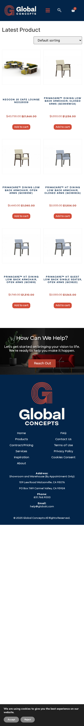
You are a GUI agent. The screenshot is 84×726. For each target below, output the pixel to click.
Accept (11, 719)
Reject (27, 719)
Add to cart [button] (21, 127)
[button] (48, 10)
